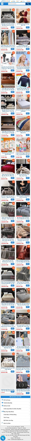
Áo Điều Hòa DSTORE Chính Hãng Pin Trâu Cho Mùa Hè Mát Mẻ (23, 89)
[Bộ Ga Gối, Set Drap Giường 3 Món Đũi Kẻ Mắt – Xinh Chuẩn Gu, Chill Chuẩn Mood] (23, 366)
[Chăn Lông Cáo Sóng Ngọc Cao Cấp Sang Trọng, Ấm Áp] (23, 280)
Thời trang (6, 417)
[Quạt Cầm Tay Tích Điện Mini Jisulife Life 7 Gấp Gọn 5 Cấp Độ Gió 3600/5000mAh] (8, 65)
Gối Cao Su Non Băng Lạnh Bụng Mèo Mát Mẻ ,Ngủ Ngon (23, 347)
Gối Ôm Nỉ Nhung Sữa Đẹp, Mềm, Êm (23, 24)
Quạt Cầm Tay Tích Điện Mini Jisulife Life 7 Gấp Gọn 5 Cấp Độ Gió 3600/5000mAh (7, 67)
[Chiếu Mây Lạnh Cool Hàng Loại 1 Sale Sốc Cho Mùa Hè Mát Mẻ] (8, 87)
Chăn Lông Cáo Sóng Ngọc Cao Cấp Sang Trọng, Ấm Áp (23, 283)
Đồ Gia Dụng (7, 400)
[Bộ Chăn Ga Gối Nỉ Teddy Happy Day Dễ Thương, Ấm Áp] (8, 323)
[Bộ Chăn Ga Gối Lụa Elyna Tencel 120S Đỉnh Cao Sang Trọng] (23, 216)
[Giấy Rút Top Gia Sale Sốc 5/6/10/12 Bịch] (8, 151)
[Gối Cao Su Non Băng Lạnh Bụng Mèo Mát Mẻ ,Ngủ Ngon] (23, 345)
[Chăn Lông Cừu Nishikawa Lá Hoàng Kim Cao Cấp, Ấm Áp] (8, 302)
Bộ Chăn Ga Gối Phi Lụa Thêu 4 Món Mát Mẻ (8, 369)
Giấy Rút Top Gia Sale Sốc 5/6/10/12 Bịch (8, 153)
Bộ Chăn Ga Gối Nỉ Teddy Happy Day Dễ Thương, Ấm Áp (8, 326)
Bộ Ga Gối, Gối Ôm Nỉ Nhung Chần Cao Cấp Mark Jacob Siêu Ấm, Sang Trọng (23, 304)
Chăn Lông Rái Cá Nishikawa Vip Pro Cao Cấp (23, 196)
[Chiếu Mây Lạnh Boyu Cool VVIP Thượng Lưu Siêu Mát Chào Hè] (8, 130)
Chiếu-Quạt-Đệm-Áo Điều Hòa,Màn (12, 408)
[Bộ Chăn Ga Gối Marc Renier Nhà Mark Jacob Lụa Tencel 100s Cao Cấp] (8, 22)
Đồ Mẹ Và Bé (7, 405)
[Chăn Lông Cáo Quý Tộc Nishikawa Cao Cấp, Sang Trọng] (8, 259)
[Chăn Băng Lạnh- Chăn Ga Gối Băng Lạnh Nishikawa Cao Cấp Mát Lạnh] (8, 44)
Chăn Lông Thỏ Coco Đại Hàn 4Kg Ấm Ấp (23, 132)
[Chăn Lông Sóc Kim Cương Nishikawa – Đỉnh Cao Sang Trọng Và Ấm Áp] (8, 216)
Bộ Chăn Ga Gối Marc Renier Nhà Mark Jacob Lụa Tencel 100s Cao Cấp (8, 24)
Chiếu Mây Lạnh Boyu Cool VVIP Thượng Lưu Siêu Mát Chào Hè (8, 132)
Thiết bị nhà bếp (8, 403)
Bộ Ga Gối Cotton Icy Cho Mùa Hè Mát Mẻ (23, 110)
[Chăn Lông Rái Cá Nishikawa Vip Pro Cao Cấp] (23, 194)
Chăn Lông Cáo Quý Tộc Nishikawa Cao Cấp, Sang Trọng (8, 261)
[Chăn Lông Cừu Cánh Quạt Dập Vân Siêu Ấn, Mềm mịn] (8, 173)
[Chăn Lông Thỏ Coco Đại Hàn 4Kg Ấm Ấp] (23, 130)
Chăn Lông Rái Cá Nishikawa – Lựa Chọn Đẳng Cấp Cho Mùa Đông (23, 261)
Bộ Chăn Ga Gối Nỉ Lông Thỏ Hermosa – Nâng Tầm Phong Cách (7, 196)
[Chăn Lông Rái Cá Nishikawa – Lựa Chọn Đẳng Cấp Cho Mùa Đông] (23, 259)
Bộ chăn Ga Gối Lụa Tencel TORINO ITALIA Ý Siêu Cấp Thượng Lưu (8, 110)
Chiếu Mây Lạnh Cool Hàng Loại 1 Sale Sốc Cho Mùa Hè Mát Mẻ (8, 89)
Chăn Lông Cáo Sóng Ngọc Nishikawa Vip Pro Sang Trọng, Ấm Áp (23, 239)
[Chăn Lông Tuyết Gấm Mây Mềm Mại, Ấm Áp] (8, 345)
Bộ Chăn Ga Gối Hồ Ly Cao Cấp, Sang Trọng (23, 175)
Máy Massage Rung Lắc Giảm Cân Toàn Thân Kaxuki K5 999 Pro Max (8, 390)
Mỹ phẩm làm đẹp (8, 420)
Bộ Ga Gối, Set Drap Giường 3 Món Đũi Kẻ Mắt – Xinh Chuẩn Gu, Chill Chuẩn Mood (23, 369)
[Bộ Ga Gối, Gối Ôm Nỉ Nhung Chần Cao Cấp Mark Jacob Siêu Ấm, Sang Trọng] (23, 302)
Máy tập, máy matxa (9, 411)
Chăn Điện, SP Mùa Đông (10, 414)
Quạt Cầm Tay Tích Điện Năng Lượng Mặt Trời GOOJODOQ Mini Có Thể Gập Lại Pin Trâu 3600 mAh (23, 67)
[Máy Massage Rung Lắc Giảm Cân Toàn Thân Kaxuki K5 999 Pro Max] (8, 388)
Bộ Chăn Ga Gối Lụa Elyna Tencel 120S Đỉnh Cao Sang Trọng (23, 218)
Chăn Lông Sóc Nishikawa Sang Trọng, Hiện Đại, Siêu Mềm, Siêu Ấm (8, 239)
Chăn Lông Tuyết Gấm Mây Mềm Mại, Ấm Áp (8, 347)
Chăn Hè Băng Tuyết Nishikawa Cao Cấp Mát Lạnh (23, 46)
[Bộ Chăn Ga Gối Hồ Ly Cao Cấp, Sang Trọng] (23, 173)
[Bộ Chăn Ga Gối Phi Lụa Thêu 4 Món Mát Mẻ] (8, 366)
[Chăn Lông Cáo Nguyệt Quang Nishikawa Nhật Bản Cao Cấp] (8, 280)
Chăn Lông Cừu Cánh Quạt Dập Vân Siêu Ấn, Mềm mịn (8, 175)
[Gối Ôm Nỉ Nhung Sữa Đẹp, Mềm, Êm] (23, 22)
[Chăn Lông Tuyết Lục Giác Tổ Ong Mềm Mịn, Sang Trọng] (23, 323)
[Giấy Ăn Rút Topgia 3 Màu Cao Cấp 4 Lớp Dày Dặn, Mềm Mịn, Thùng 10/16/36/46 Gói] (23, 151)
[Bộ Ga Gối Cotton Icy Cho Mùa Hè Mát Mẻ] (23, 108)
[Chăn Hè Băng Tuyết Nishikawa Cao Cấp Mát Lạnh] (23, 44)
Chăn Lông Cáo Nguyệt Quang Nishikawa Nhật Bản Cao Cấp (8, 283)
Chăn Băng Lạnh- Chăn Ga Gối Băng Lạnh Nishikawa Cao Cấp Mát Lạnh (8, 46)
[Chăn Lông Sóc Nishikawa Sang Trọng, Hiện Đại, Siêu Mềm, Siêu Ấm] (8, 237)
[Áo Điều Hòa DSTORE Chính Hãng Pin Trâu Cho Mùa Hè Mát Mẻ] (23, 87)
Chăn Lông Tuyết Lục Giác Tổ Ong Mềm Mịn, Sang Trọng (23, 326)
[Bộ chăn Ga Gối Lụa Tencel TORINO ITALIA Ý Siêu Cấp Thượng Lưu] (8, 108)
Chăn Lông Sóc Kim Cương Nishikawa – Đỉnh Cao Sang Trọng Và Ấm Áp (8, 218)
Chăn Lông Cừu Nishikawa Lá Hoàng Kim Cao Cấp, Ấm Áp (8, 304)
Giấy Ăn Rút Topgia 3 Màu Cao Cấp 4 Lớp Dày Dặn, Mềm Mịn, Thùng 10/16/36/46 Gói (23, 153)
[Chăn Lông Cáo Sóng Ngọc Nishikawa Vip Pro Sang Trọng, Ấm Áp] (23, 237)
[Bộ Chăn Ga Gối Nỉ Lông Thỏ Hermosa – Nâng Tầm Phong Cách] (8, 194)
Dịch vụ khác (7, 423)
